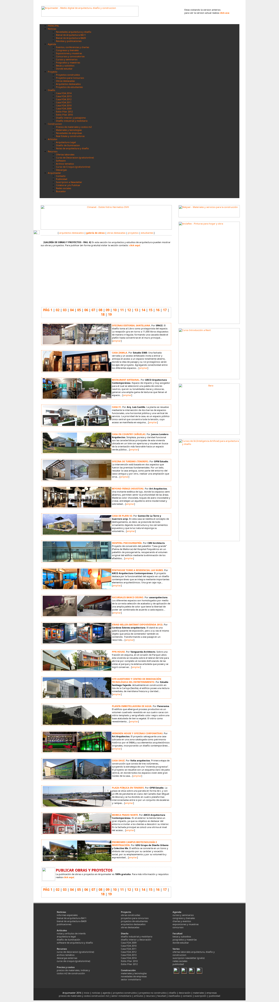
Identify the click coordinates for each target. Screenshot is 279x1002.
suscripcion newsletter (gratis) (188, 957)
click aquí (134, 245)
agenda (106, 992)
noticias (96, 992)
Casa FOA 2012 (128, 951)
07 (93, 310)
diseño (172, 992)
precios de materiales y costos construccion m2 (84, 995)
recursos (150, 995)
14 (143, 310)
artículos (138, 995)
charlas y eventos (182, 921)
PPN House (118, 651)
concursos (178, 927)
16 (158, 310)
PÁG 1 (47, 310)
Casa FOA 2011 (128, 948)
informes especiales (67, 915)
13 (136, 310)
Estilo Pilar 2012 (129, 964)
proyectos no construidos (153, 992)
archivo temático (66, 954)
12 (129, 310)
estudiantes (147, 232)
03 (65, 310)
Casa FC (116, 406)
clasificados (174, 995)
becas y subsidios (182, 936)
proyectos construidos (125, 992)
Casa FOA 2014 (128, 957)
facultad (161, 995)
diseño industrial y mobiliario (136, 936)
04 (72, 310)
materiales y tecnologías (134, 973)
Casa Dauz (118, 760)
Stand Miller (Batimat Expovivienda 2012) (137, 624)
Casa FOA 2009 (128, 942)
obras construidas (130, 915)
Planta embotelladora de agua (132, 706)
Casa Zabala (119, 352)
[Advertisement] (209, 571)
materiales (198, 992)
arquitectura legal (66, 936)
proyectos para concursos (134, 918)
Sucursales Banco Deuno (127, 597)
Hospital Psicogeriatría (127, 542)
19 (110, 314)
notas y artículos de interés (71, 933)
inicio (86, 992)
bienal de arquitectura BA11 (71, 918)
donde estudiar (181, 942)
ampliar (117, 340)
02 (57, 310)
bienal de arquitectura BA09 (71, 921)
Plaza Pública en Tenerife (128, 787)
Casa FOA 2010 (128, 945)
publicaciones (64, 924)
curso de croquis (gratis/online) (73, 961)
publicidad (178, 964)
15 (150, 310)
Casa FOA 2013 (128, 954)
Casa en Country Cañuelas (128, 434)
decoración (185, 992)
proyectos (133, 232)
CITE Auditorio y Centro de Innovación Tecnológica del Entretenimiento (136, 680)
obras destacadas (116, 232)
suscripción (200, 995)
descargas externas (67, 957)
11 (122, 310)
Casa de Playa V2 (122, 515)
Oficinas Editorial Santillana (131, 325)
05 (79, 310)
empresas (211, 992)
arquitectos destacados (71, 232)
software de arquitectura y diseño (75, 942)
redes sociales (180, 961)
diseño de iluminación (68, 939)
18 (103, 314)
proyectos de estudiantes (134, 921)
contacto (187, 995)
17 (165, 310)
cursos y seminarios (183, 915)
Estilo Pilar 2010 (129, 961)
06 (86, 310)
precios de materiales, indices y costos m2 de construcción (73, 972)
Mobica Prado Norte (125, 814)
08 (100, 310)
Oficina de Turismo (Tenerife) (130, 461)
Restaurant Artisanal (126, 379)
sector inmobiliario (131, 979)
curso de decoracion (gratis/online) (75, 951)
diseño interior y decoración (136, 939)
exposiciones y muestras (186, 924)
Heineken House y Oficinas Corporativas (137, 733)
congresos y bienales (184, 918)
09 (107, 310)
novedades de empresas (134, 976)
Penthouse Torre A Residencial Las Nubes (137, 570)
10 (115, 310)
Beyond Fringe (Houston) (128, 488)
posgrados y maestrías (185, 939)
